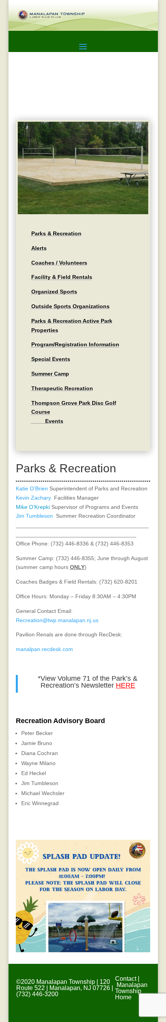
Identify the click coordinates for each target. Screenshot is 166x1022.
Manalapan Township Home (131, 991)
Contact (125, 978)
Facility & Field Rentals (61, 277)
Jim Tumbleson (34, 516)
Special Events (50, 359)
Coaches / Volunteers (59, 263)
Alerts (39, 248)
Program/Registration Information (75, 344)
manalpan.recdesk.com (44, 649)
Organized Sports (54, 292)
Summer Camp (50, 374)
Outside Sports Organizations (70, 306)
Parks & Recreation (56, 233)
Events (47, 421)
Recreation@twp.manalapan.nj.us (57, 620)
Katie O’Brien (32, 488)
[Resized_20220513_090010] (83, 212)
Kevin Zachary (33, 498)
